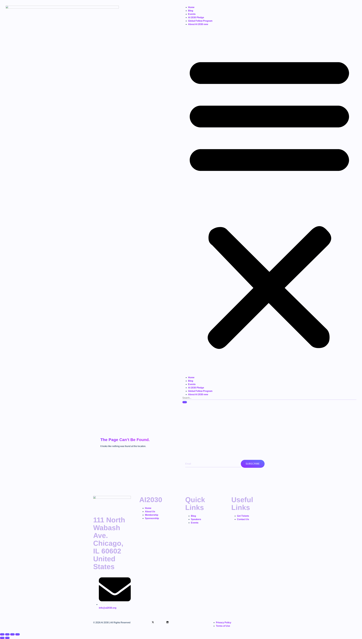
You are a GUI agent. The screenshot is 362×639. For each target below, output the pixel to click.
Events (192, 14)
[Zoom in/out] (2, 634)
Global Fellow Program (200, 21)
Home (191, 7)
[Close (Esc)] (17, 634)
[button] (269, 201)
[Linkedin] (167, 622)
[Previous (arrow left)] (2, 638)
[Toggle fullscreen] (7, 634)
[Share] (12, 634)
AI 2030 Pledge (196, 17)
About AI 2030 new (198, 24)
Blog (190, 10)
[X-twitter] (153, 622)
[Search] (184, 402)
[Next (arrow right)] (7, 638)
